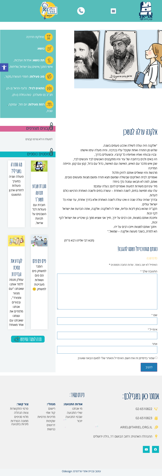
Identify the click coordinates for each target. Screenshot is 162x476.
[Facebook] (155, 449)
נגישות (51, 429)
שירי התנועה (74, 413)
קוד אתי (50, 413)
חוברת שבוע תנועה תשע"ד (39, 192)
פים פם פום (39, 260)
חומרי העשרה (20, 76)
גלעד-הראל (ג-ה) (16, 88)
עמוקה (13, 104)
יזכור (79, 421)
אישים (35, 67)
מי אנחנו (77, 408)
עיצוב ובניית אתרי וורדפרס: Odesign (81, 471)
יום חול (23, 104)
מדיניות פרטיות (46, 417)
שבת (50, 111)
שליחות (14, 67)
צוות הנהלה (21, 413)
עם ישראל (25, 67)
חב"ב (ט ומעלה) (43, 95)
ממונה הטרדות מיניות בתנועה (19, 422)
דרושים (51, 425)
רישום (51, 408)
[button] (4, 67)
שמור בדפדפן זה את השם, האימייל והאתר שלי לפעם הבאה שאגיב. (116, 358)
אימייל (152, 329)
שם (154, 315)
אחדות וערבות (22, 60)
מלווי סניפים (21, 417)
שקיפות (50, 421)
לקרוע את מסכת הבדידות (16, 267)
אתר (154, 344)
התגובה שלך (148, 271)
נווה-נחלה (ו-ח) (22, 95)
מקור (8, 76)
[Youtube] (146, 449)
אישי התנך (46, 67)
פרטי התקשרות (19, 408)
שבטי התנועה (73, 417)
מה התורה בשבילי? (16, 168)
